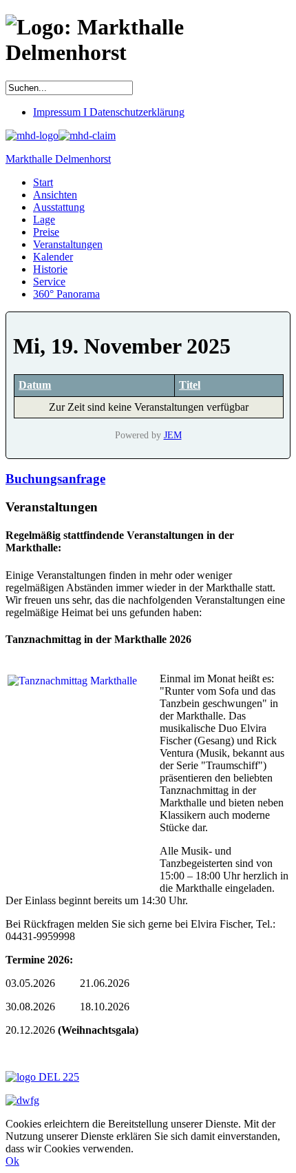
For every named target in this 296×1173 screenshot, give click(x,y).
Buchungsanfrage (55, 478)
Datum (35, 385)
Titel (189, 385)
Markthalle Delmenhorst (58, 159)
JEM (173, 434)
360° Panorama (66, 294)
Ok (12, 1161)
